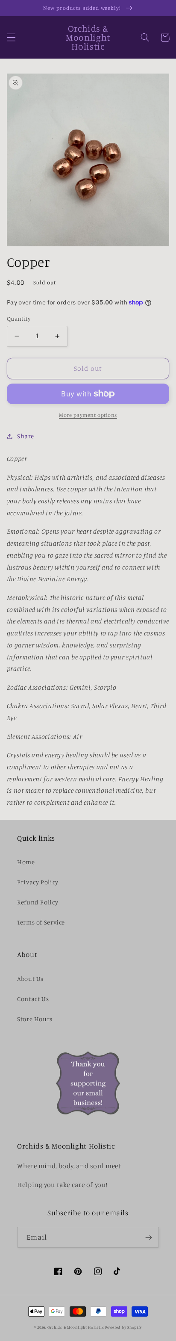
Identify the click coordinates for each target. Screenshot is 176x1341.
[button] (11, 37)
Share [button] (25, 436)
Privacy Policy (38, 882)
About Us (30, 978)
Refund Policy (37, 902)
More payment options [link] (88, 415)
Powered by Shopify (123, 1327)
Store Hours (35, 1018)
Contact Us (33, 998)
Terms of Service (41, 922)
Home (26, 861)
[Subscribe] (148, 1237)
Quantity (18, 318)
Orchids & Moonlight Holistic (75, 1327)
